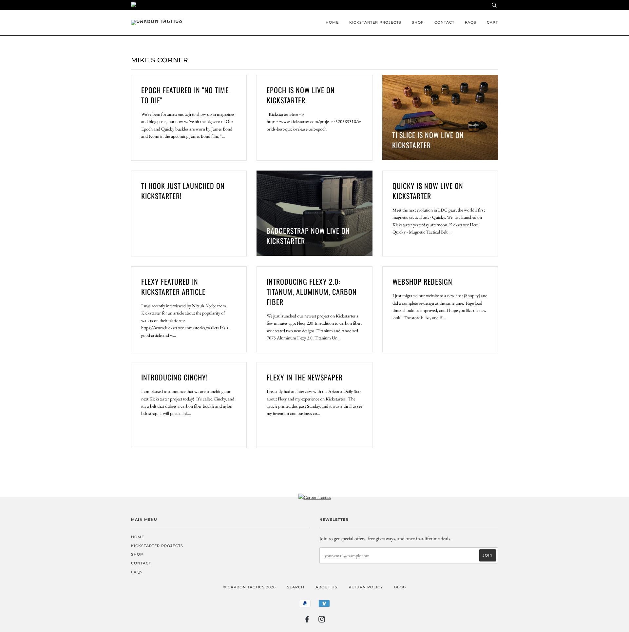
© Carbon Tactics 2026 (249, 587)
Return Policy (366, 587)
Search (295, 587)
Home (332, 22)
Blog (400, 587)
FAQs (470, 22)
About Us (326, 587)
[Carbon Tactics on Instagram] (321, 620)
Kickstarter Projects (375, 22)
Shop (418, 22)
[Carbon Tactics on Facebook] (307, 620)
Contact (444, 22)
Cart (492, 22)
